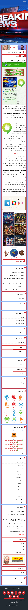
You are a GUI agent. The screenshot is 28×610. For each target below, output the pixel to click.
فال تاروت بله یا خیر (20, 499)
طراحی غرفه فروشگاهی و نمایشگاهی (17, 531)
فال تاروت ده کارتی (20, 490)
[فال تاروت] (20, 218)
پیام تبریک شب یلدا (20, 553)
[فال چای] (20, 241)
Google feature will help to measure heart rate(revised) (17, 515)
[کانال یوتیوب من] (14, 596)
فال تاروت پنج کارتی (20, 481)
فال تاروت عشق (21, 493)
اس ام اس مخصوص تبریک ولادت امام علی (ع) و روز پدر (14, 279)
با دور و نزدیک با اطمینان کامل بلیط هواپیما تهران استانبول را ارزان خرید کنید (15, 527)
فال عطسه (22, 573)
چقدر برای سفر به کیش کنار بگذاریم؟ (16, 523)
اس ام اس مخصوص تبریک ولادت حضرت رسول (14, 289)
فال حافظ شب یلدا (20, 550)
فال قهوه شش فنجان (20, 323)
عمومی (17, 261)
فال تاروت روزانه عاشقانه (19, 496)
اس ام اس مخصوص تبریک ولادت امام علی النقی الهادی (13, 283)
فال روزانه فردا (21, 582)
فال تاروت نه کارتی (20, 487)
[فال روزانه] (8, 218)
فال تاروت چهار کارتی (20, 477)
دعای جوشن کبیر (20, 352)
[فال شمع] (8, 229)
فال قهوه (22, 317)
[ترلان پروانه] (14, 48)
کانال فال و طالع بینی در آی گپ (13, 52)
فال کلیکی (22, 364)
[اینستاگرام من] (12, 593)
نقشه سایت (8, 606)
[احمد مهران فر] (22, 48)
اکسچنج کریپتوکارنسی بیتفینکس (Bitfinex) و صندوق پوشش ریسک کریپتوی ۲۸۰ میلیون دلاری (14, 519)
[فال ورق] (8, 241)
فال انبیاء (22, 308)
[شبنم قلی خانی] (6, 48)
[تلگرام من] (19, 593)
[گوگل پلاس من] (17, 596)
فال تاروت (22, 502)
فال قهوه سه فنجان (20, 320)
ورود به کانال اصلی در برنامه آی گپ (14, 153)
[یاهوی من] (23, 593)
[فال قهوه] (20, 229)
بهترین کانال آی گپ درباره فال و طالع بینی (11, 26)
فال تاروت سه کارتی (20, 474)
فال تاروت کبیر (21, 465)
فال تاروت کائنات (20, 468)
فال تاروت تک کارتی (20, 471)
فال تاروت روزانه (20, 462)
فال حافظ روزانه (21, 547)
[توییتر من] (4, 593)
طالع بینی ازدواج (21, 342)
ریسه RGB (22, 383)
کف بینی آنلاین (21, 333)
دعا (23, 355)
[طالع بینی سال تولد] (14, 441)
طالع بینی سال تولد (20, 453)
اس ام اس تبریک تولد (20, 286)
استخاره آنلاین (21, 298)
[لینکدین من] (10, 596)
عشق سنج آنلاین (21, 373)
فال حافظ (22, 544)
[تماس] (8, 593)
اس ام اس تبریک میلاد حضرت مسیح (17, 275)
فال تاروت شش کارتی (19, 484)
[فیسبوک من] (15, 593)
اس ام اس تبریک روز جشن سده (18, 272)
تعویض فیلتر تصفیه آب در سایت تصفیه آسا (15, 511)
